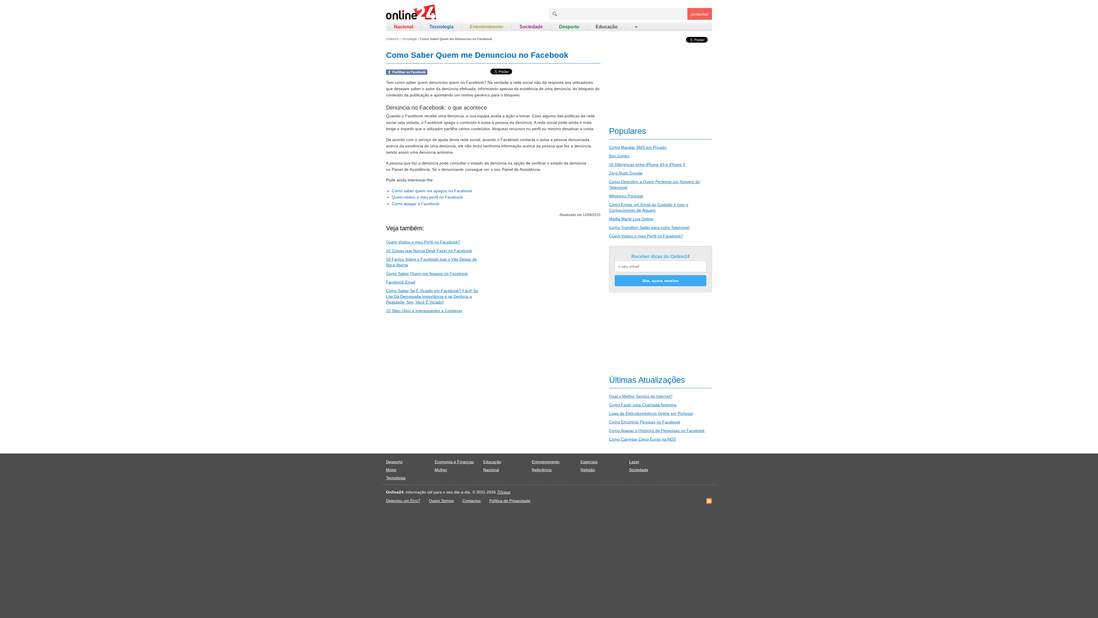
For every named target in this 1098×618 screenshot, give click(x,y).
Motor (391, 470)
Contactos (471, 500)
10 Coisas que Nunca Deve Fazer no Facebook (429, 250)
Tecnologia (441, 26)
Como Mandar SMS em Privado (638, 147)
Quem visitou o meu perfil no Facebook (427, 197)
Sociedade (531, 26)
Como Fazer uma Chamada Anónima (643, 405)
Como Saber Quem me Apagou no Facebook (427, 273)
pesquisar (700, 14)
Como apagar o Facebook (415, 203)
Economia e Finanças (454, 461)
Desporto (569, 26)
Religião (587, 470)
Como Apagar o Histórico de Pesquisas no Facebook (657, 430)
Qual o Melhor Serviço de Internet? (641, 396)
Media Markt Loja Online (631, 219)
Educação (607, 26)
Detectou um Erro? (403, 500)
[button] (636, 27)
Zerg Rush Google (626, 173)
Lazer (634, 461)
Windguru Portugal (626, 196)
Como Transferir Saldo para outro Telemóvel (649, 227)
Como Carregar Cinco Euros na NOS (642, 439)
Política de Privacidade (509, 500)
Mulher (441, 470)
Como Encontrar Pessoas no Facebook (644, 422)
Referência (542, 470)
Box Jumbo (619, 156)
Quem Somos (441, 500)
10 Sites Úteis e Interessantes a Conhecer (424, 310)
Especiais (589, 461)
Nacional (403, 26)
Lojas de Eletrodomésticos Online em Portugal (651, 413)
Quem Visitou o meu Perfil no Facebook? (423, 242)
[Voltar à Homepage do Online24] (411, 12)
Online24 (392, 39)
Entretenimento (486, 26)
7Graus (503, 492)
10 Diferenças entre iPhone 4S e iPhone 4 (647, 164)
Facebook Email (400, 282)
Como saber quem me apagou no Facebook (432, 191)
